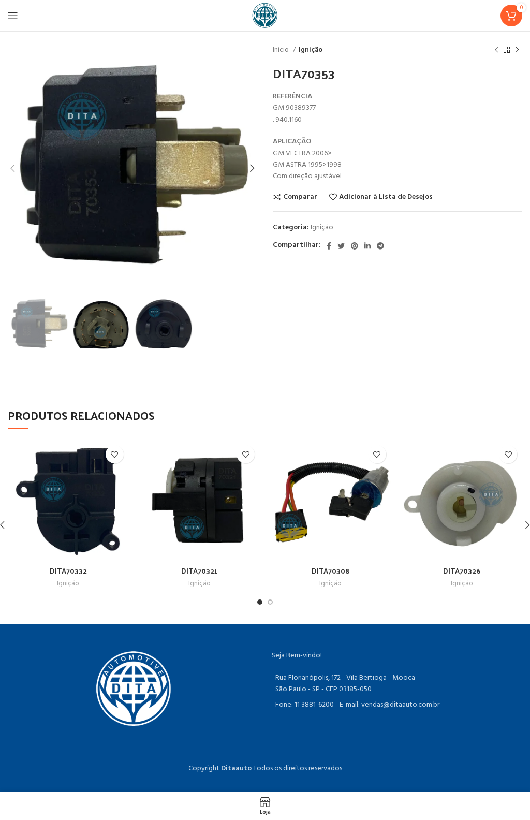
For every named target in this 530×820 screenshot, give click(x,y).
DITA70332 (68, 570)
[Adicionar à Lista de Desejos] (115, 454)
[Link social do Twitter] (341, 246)
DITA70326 (461, 570)
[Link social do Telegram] (380, 246)
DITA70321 (199, 570)
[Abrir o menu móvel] (13, 15)
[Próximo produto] (517, 50)
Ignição (310, 50)
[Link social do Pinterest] (354, 246)
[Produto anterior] (496, 50)
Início (281, 50)
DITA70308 (331, 570)
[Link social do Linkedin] (367, 246)
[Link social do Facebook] (328, 246)
